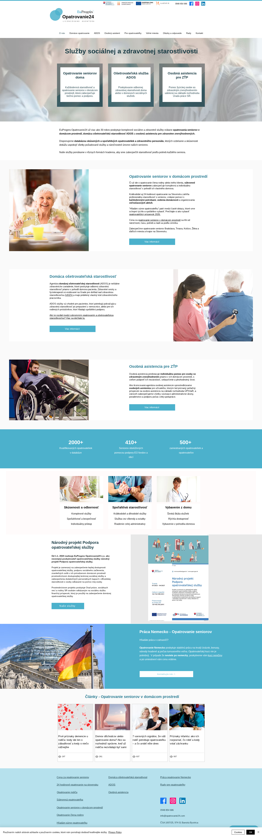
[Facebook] (191, 4)
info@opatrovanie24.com (172, 815)
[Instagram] (197, 4)
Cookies (238, 832)
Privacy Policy (115, 832)
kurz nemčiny (215, 655)
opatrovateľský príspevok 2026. (144, 214)
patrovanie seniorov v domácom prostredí (160, 220)
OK (250, 832)
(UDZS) (69, 295)
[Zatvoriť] (258, 832)
